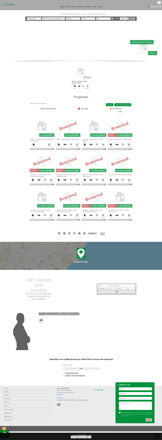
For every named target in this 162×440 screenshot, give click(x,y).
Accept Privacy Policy (71, 373)
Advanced (123, 18)
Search (131, 18)
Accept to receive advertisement (75, 375)
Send (81, 368)
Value (116, 291)
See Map (116, 18)
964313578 (60, 394)
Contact (100, 6)
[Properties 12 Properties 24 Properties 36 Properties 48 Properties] (93, 233)
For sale (67, 6)
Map (59, 404)
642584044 (60, 398)
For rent (73, 6)
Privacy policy (7, 413)
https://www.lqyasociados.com (65, 392)
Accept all (73, 437)
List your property (123, 105)
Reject (89, 437)
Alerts (94, 6)
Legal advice (7, 416)
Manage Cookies (82, 437)
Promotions (80, 6)
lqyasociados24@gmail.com (64, 390)
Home (62, 6)
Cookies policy (8, 420)
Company (88, 6)
